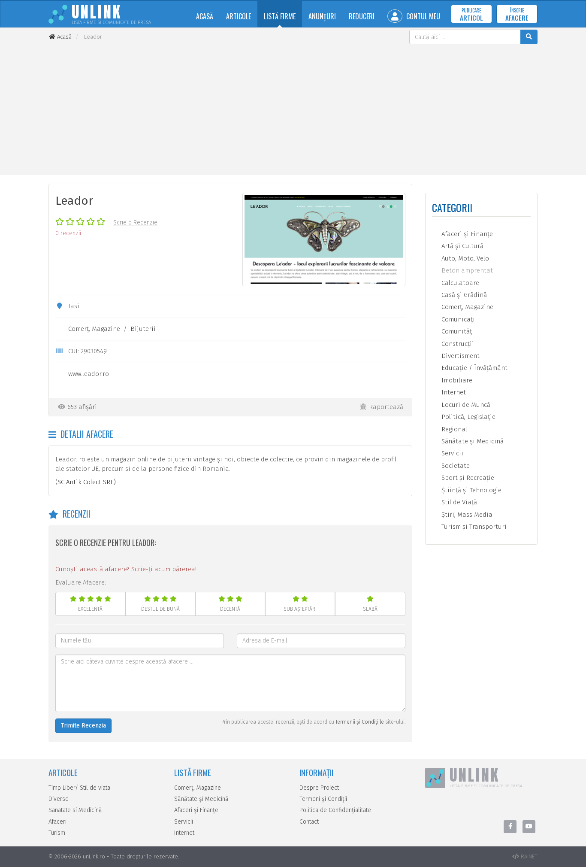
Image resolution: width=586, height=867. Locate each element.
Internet (453, 392)
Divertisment (460, 356)
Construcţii (457, 344)
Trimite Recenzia (83, 725)
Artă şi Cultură (461, 246)
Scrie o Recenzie (135, 222)
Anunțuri (322, 16)
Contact (309, 821)
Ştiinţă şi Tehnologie (470, 490)
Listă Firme (280, 16)
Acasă (204, 16)
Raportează (386, 407)
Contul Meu (422, 16)
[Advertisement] (293, 109)
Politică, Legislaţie (467, 417)
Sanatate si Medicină (75, 810)
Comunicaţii (458, 319)
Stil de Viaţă (458, 502)
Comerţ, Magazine (94, 329)
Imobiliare (456, 380)
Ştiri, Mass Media (466, 514)
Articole (238, 16)
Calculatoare (459, 283)
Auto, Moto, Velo (464, 258)
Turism (56, 833)
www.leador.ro (88, 374)
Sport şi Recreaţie (467, 478)
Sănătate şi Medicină (472, 441)
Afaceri (57, 821)
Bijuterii (143, 329)
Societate (455, 466)
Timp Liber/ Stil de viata (79, 787)
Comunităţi (457, 331)
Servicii (451, 453)
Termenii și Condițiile (359, 722)
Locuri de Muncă (465, 405)
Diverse (58, 799)
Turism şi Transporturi (473, 527)
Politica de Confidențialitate (335, 810)
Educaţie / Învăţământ (473, 368)
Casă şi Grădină (463, 295)
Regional (453, 429)
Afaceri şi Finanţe (466, 234)
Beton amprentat (466, 270)
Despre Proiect (319, 787)
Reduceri (362, 16)
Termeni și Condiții (323, 799)
